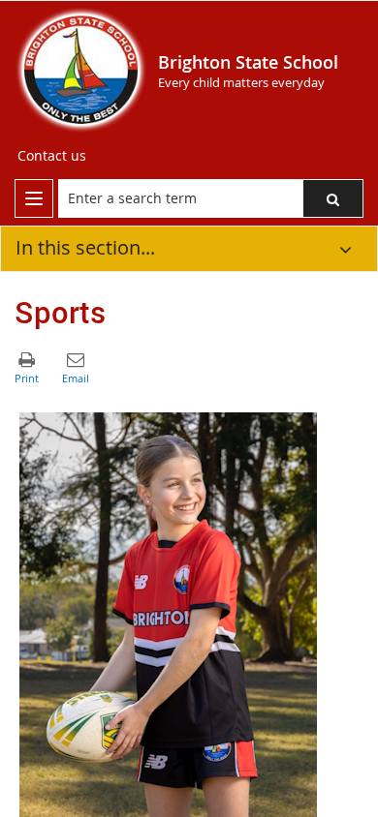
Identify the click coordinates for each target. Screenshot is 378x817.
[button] (332, 198)
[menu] (34, 198)
